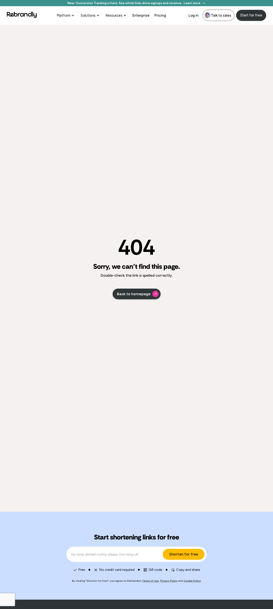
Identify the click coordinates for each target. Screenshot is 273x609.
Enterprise (141, 15)
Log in (193, 15)
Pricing (160, 15)
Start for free (251, 15)
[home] (22, 15)
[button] (66, 15)
